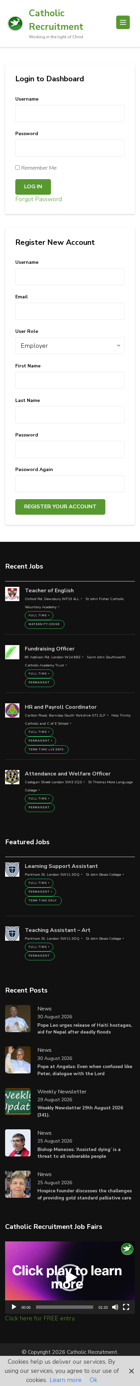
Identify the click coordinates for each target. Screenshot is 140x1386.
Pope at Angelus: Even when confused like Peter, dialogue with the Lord (84, 1069)
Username (26, 99)
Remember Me (38, 168)
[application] (70, 1277)
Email (21, 297)
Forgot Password (38, 199)
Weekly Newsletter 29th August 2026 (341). (80, 1111)
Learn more (66, 1380)
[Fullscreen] (126, 1307)
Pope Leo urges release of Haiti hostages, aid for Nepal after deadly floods (84, 1028)
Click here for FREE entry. (40, 1318)
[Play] (14, 1307)
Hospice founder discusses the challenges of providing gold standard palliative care (84, 1194)
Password (26, 133)
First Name (27, 366)
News (44, 1008)
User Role (26, 331)
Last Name (27, 400)
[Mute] (115, 1307)
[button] (70, 1277)
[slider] (64, 1307)
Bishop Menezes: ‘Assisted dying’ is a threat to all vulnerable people (79, 1152)
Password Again (34, 469)
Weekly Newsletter (61, 1091)
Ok (93, 1380)
